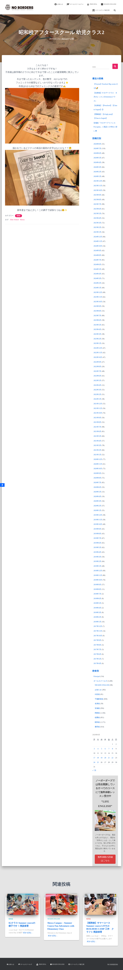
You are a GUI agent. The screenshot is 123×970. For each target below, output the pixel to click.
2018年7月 (97, 594)
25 (98, 762)
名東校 (97, 703)
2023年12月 (98, 292)
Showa (22, 220)
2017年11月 (98, 631)
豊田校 (97, 727)
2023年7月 (97, 315)
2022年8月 (97, 366)
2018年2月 (97, 617)
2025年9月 (97, 195)
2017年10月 (98, 636)
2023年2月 (97, 339)
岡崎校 (97, 713)
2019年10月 (98, 524)
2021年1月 (97, 455)
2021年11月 (98, 408)
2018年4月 (97, 608)
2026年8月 (97, 144)
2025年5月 (97, 213)
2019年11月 (98, 520)
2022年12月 (98, 348)
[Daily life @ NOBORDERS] (19, 7)
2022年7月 (97, 371)
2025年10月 (98, 190)
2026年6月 (97, 153)
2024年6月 (97, 264)
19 (101, 758)
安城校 (97, 708)
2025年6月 (97, 209)
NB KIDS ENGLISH (110, 4)
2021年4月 (97, 441)
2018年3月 (97, 612)
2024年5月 (97, 269)
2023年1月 (97, 343)
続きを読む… (28, 933)
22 (112, 758)
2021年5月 (97, 436)
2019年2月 (97, 561)
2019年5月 (97, 547)
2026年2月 (97, 172)
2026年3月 (97, 167)
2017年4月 (97, 663)
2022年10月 (98, 357)
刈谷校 (97, 694)
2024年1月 (97, 288)
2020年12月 (98, 459)
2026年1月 (97, 176)
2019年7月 (97, 538)
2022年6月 (97, 376)
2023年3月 (97, 334)
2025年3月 (97, 223)
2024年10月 (98, 246)
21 (109, 758)
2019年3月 (97, 557)
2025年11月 (98, 186)
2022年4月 (97, 385)
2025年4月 (97, 218)
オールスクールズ (76, 4)
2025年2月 (97, 227)
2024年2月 (97, 283)
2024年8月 (97, 255)
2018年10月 (98, 580)
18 (98, 758)
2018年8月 (97, 589)
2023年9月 (97, 306)
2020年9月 (97, 473)
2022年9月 (97, 362)
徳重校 (97, 717)
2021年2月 (97, 450)
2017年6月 (97, 654)
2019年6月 (97, 543)
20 (105, 758)
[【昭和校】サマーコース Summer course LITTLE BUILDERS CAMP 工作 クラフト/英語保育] (100, 904)
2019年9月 (97, 529)
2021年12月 (98, 404)
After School (14, 220)
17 (94, 758)
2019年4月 (97, 552)
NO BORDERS (112, 964)
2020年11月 (98, 464)
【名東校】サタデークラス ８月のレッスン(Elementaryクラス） (105, 97)
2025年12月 (98, 181)
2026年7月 (97, 148)
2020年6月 (97, 487)
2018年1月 (97, 622)
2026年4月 (97, 162)
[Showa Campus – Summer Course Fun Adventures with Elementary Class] (61, 904)
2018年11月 (98, 575)
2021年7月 (97, 427)
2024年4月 (97, 274)
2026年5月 (97, 158)
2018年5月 (97, 603)
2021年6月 (97, 431)
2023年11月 (98, 297)
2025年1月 (97, 232)
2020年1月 (97, 510)
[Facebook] (2, 485)
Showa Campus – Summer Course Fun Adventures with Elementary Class (60, 926)
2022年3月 (97, 390)
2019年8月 (97, 534)
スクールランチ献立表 (102, 10)
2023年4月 (97, 329)
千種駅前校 (99, 699)
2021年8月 (97, 422)
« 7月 (94, 770)
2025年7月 (97, 204)
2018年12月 (98, 571)
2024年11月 (98, 241)
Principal (93, 4)
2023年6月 (97, 320)
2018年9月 (97, 584)
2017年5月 (97, 659)
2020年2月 (97, 506)
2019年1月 (97, 566)
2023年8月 (97, 311)
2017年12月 (98, 626)
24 (94, 762)
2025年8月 (97, 199)
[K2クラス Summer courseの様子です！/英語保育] (22, 904)
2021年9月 (97, 418)
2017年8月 (97, 645)
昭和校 (18, 215)
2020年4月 (97, 496)
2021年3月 (97, 445)
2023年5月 (97, 325)
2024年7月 (97, 260)
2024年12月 (98, 237)
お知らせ (60, 4)
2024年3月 (97, 278)
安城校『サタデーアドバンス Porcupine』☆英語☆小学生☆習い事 (105, 127)
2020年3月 (97, 501)
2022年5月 (97, 380)
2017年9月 (97, 640)
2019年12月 (98, 515)
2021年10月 (98, 413)
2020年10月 (98, 468)
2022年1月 (97, 399)
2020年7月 (97, 482)
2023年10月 (98, 302)
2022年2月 (97, 394)
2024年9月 (97, 250)
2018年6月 (97, 598)
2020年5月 (97, 492)
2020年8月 (97, 478)
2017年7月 (97, 649)
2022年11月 (98, 353)
